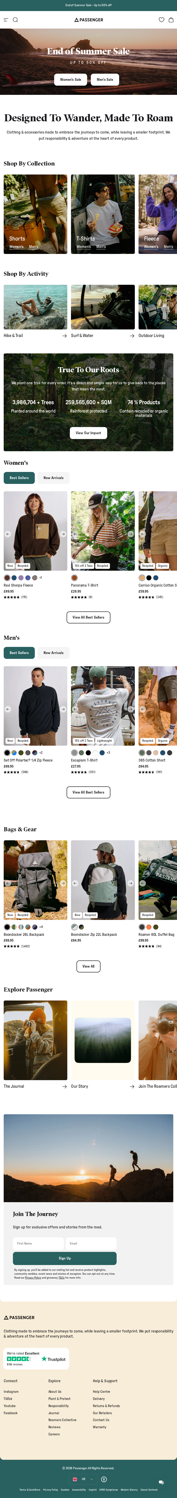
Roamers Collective (62, 1420)
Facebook (11, 1413)
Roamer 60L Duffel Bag (156, 935)
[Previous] (8, 534)
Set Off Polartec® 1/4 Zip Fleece (28, 760)
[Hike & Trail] (35, 307)
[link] (35, 214)
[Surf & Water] (103, 307)
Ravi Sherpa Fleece (18, 585)
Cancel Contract (149, 1490)
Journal (53, 1413)
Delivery (99, 1399)
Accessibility (79, 1490)
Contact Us (101, 1420)
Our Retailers (102, 1413)
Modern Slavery (129, 1490)
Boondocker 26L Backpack (24, 935)
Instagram (11, 1391)
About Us (55, 1391)
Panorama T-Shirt (84, 585)
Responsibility (58, 1406)
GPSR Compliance (108, 1490)
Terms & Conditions (30, 1490)
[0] (161, 19)
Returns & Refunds (106, 1406)
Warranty (99, 1427)
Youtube (10, 1406)
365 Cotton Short (152, 760)
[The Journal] (35, 1040)
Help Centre (101, 1391)
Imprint (93, 1490)
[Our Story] (103, 1040)
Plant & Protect (59, 1399)
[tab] (19, 478)
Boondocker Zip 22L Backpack (94, 935)
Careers (54, 1434)
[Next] (63, 534)
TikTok (8, 1399)
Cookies (65, 1490)
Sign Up (65, 1258)
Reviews (54, 1427)
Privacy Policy (50, 1490)
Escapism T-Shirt (84, 760)
